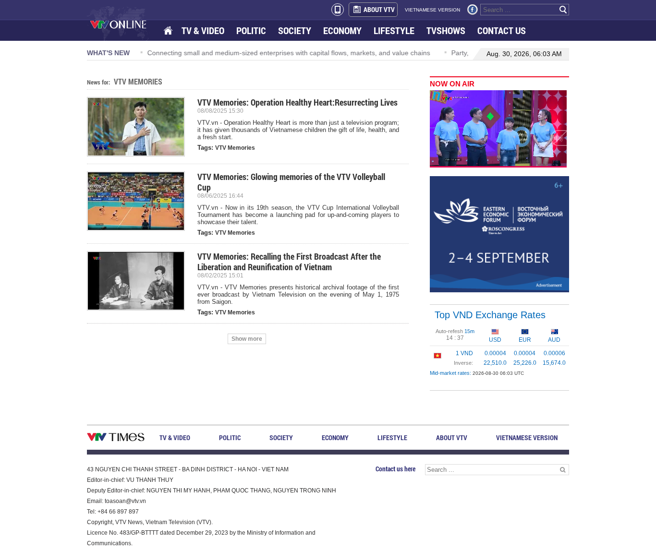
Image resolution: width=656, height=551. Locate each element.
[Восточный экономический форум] (499, 233)
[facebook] (472, 9)
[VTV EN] (125, 24)
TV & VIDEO (203, 30)
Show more (246, 338)
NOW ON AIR (452, 84)
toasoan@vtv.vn (125, 501)
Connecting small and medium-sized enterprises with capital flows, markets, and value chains (287, 53)
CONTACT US (501, 30)
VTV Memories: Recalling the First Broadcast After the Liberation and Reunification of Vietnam (289, 262)
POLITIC (251, 30)
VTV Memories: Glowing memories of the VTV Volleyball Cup (291, 182)
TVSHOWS (445, 30)
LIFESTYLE (394, 30)
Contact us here (395, 468)
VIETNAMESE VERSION (432, 9)
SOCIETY (294, 30)
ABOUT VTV (379, 9)
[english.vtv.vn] (116, 439)
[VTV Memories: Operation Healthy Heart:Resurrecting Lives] (140, 126)
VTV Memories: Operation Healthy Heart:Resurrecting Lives (297, 102)
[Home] (169, 31)
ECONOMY (342, 30)
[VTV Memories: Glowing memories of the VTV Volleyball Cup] (140, 201)
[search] (563, 9)
